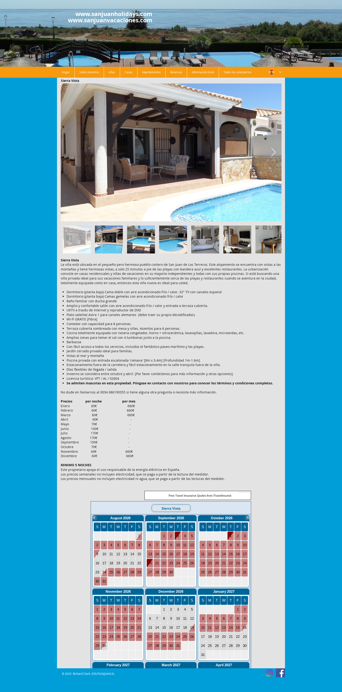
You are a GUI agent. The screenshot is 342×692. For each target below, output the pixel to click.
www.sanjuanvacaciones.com (110, 20)
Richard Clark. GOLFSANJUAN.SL (93, 673)
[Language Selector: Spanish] (275, 72)
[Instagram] (269, 672)
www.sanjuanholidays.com (113, 14)
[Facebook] (280, 672)
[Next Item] (273, 152)
